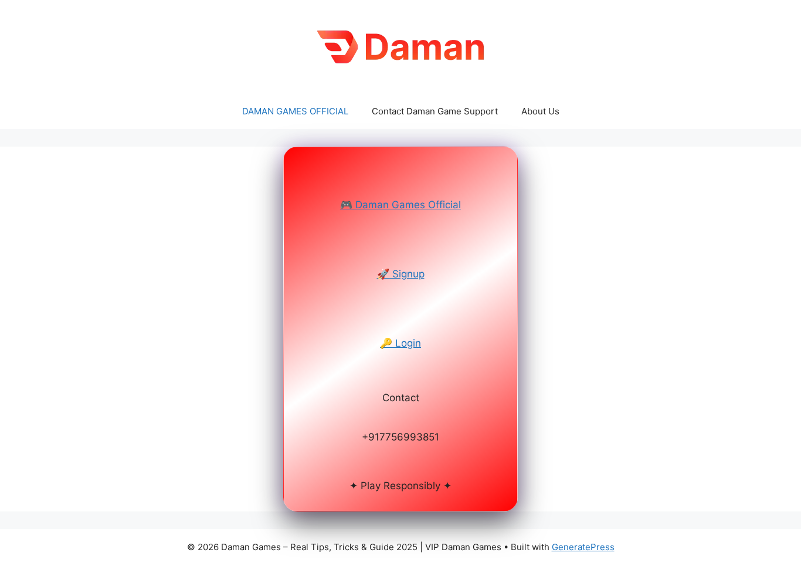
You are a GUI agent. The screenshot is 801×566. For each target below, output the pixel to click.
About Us (540, 111)
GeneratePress (583, 547)
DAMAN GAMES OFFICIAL (295, 111)
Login (400, 343)
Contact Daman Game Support (435, 111)
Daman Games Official (400, 205)
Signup (401, 274)
